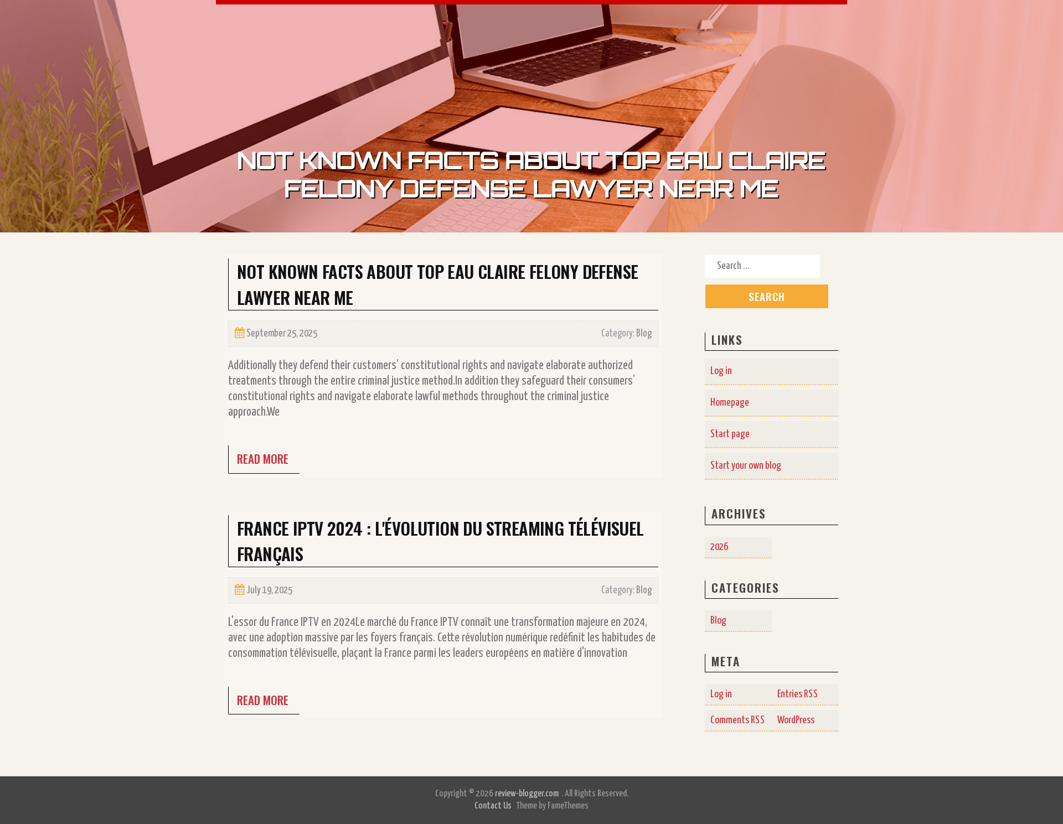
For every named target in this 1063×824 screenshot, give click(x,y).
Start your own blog (745, 465)
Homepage (729, 402)
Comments (737, 720)
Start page (730, 434)
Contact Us (493, 806)
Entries (797, 694)
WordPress (795, 720)
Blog (644, 334)
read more (262, 458)
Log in (721, 371)
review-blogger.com (527, 794)
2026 (719, 547)
